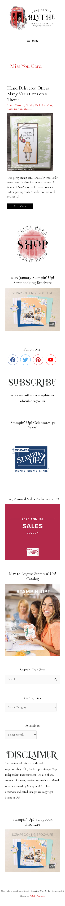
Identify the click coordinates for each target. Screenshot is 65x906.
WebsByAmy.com (37, 895)
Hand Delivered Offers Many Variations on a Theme (28, 94)
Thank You (12, 108)
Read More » (20, 205)
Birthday (30, 105)
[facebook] (14, 359)
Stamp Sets (47, 105)
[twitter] (26, 359)
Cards (38, 105)
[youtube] (52, 359)
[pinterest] (39, 359)
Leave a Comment (15, 105)
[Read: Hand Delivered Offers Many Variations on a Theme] (32, 142)
